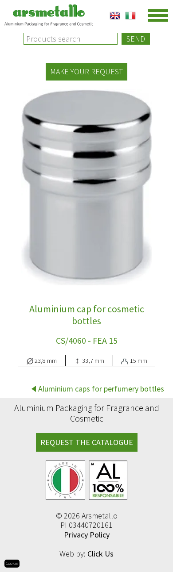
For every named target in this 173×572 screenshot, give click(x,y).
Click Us (100, 554)
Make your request (86, 71)
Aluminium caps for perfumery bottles (101, 389)
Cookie (12, 563)
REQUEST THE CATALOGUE (86, 442)
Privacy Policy (87, 535)
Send (135, 39)
